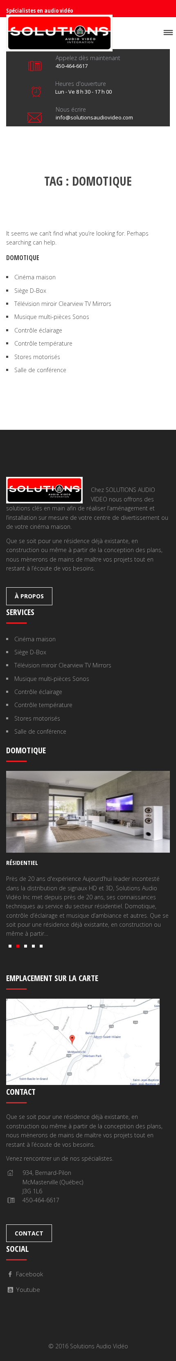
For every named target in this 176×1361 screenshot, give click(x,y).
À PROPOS (29, 596)
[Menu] (168, 33)
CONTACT (29, 1233)
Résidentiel (22, 862)
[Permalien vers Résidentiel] (88, 812)
